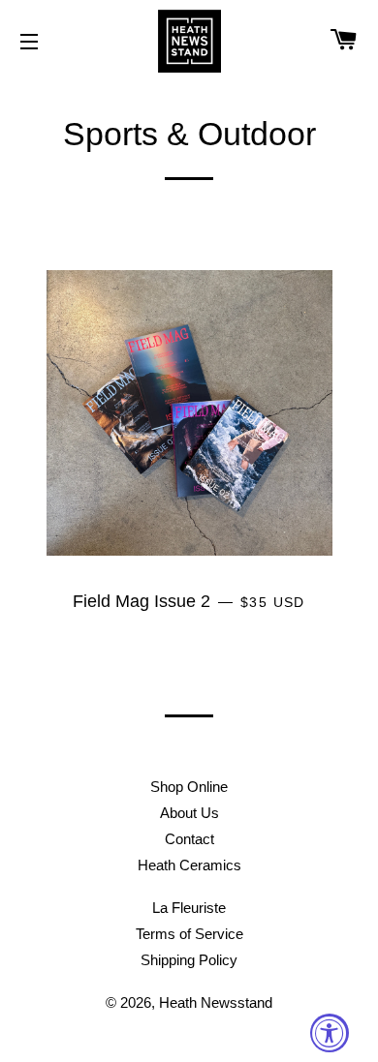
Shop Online (189, 786)
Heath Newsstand (215, 1002)
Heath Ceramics (189, 865)
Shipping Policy (189, 960)
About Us (189, 812)
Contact (189, 839)
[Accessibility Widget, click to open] (329, 1033)
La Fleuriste (189, 907)
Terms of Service (189, 933)
